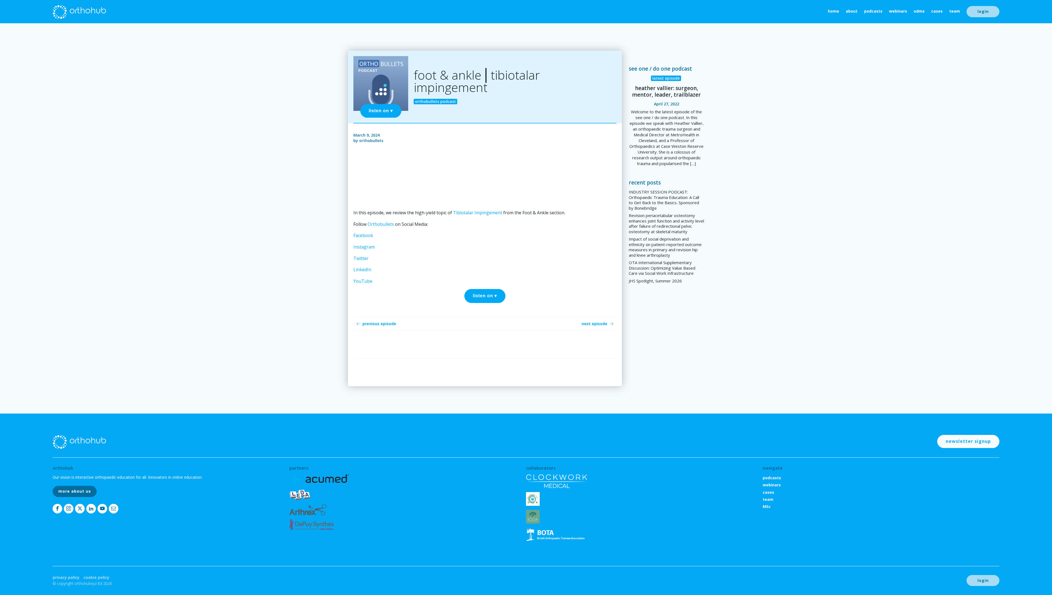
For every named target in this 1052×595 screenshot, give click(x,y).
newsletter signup (968, 441)
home (833, 11)
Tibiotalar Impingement (477, 213)
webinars (898, 11)
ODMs (919, 11)
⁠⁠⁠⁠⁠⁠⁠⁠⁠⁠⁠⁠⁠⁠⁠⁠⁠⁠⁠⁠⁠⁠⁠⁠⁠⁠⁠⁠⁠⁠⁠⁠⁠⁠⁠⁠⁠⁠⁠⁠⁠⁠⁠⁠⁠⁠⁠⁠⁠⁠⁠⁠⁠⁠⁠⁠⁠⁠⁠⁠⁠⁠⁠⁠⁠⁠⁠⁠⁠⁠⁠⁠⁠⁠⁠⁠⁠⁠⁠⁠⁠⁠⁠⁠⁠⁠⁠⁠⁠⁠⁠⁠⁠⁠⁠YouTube (362, 281)
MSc (767, 506)
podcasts (873, 11)
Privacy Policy (66, 577)
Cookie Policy (96, 577)
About (851, 11)
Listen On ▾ (381, 110)
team (954, 11)
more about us (74, 491)
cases (937, 11)
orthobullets (371, 140)
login (983, 11)
